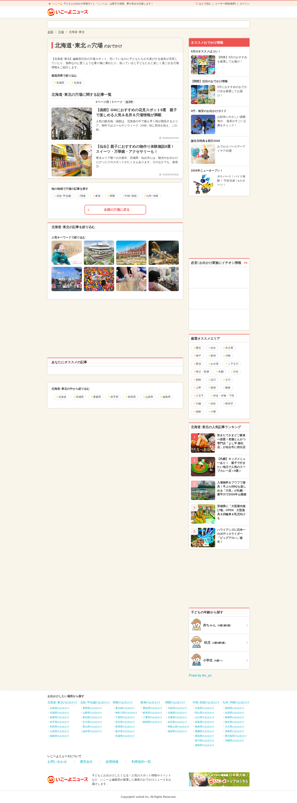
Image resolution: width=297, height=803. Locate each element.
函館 (198, 411)
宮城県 (80, 396)
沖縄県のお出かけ (234, 740)
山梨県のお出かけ (92, 712)
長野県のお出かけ (92, 708)
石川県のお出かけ (92, 722)
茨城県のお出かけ (125, 736)
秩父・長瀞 (202, 371)
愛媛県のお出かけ (204, 731)
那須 (198, 363)
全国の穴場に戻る (117, 209)
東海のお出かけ (150, 702)
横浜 (198, 347)
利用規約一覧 (141, 761)
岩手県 (114, 396)
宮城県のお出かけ (59, 712)
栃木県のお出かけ (125, 731)
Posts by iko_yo (200, 675)
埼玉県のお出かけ (125, 722)
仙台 (213, 347)
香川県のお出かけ (204, 740)
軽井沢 (229, 403)
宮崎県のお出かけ (234, 731)
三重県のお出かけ (152, 717)
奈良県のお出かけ (177, 722)
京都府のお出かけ (177, 712)
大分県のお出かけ (234, 726)
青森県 (97, 396)
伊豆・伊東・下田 (223, 395)
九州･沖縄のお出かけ (235, 702)
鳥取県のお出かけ (204, 722)
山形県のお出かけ (59, 731)
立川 (228, 379)
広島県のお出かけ (204, 708)
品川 (213, 379)
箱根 (198, 379)
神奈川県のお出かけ (126, 712)
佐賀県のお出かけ (234, 712)
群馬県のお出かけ (125, 726)
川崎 (228, 355)
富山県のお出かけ (92, 726)
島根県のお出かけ (204, 726)
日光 (235, 371)
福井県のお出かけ (92, 731)
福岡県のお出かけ (234, 708)
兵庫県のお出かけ (177, 717)
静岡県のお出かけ (152, 722)
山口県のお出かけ (204, 717)
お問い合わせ (57, 761)
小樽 (213, 411)
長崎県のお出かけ (234, 717)
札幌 (221, 371)
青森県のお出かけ (59, 717)
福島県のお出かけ (59, 736)
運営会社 (86, 761)
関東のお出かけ (123, 702)
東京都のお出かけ (125, 708)
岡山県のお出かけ (204, 712)
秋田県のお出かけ (59, 726)
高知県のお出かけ (204, 736)
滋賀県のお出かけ (177, 731)
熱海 (213, 387)
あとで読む (205, 3)
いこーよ (57, 3)
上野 (198, 387)
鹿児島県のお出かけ (236, 736)
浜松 (213, 403)
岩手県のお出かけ (59, 722)
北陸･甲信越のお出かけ (95, 702)
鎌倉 (228, 387)
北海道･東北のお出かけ (62, 702)
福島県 (167, 396)
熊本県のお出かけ (234, 722)
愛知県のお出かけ (152, 708)
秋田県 (132, 396)
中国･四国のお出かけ (206, 702)
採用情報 (112, 761)
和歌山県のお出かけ (179, 726)
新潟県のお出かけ (92, 717)
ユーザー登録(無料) (225, 3)
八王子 (200, 395)
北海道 (62, 396)
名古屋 (229, 347)
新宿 (213, 355)
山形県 (149, 396)
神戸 (198, 355)
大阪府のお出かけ (177, 708)
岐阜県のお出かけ (152, 712)
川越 (198, 403)
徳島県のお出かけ (204, 745)
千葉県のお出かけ (125, 717)
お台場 (214, 363)
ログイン (245, 3)
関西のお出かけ (175, 702)
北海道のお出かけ (59, 708)
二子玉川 (233, 363)
